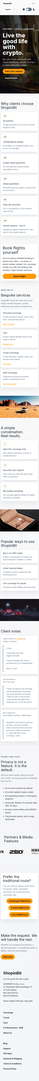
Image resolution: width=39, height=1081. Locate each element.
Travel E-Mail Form (19, 908)
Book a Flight (20, 276)
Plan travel (7, 364)
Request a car (8, 344)
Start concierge (9, 324)
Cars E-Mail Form (19, 914)
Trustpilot (19, 639)
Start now (7, 957)
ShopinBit (7, 3)
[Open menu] (33, 3)
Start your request (14, 71)
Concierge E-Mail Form (19, 901)
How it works (11, 78)
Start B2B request (9, 384)
